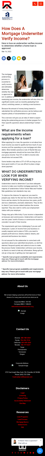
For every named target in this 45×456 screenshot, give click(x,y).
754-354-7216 (25, 340)
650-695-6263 (26, 342)
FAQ (22, 427)
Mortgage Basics (23, 422)
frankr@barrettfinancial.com (22, 377)
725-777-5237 (25, 345)
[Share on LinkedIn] (14, 58)
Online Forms (22, 424)
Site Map (22, 403)
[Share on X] (9, 58)
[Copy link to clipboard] (24, 58)
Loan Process (22, 419)
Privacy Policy (23, 398)
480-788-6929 (25, 338)
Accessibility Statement (22, 401)
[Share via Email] (19, 58)
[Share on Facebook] (4, 58)
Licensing (22, 395)
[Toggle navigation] (40, 4)
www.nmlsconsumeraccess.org (22, 306)
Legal (22, 393)
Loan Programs (22, 417)
